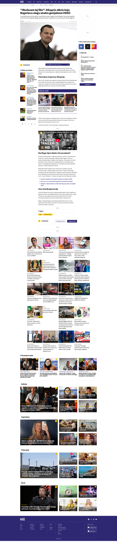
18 (24, 116)
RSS (58, 532)
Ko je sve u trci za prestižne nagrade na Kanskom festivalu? (57, 181)
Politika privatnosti (62, 529)
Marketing (60, 524)
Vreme (51, 529)
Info (21, 524)
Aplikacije (60, 530)
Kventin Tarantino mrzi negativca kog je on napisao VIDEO (56, 179)
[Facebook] (81, 46)
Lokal (41, 529)
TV (50, 525)
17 (24, 85)
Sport (21, 525)
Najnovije (29, 1)
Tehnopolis (42, 525)
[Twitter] (87, 46)
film (40, 214)
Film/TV (22, 21)
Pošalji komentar (72, 221)
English (51, 527)
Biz (20, 527)
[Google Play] (92, 527)
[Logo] (22, 2)
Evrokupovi (29, 108)
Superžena (32, 529)
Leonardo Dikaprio (48, 214)
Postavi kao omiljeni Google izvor (54, 64)
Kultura (31, 527)
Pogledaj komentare (60, 221)
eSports (41, 524)
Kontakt (59, 533)
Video (51, 524)
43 (24, 73)
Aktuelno (62, 472)
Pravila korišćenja (62, 527)
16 (24, 97)
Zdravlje (32, 524)
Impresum (60, 525)
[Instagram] (94, 46)
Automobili (42, 527)
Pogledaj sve (87, 84)
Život (21, 529)
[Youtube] (96, 519)
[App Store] (92, 531)
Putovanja (32, 525)
